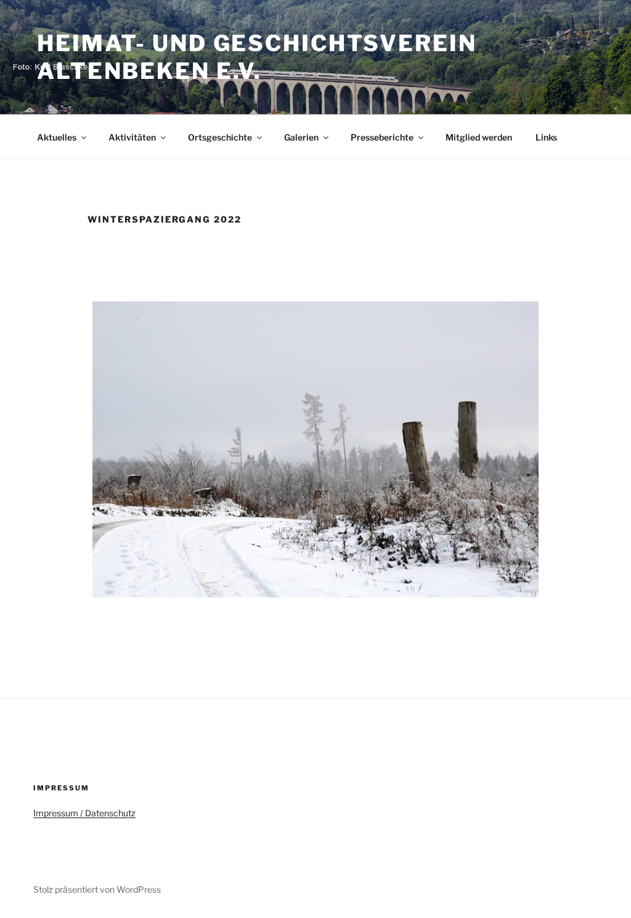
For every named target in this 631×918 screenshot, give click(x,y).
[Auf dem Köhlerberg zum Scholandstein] (315, 449)
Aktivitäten (132, 137)
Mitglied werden (479, 137)
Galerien (301, 137)
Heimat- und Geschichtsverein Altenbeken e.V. (257, 57)
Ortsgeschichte (220, 137)
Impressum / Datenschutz (84, 813)
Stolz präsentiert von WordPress (97, 889)
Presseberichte (382, 137)
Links (546, 137)
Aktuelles (56, 137)
